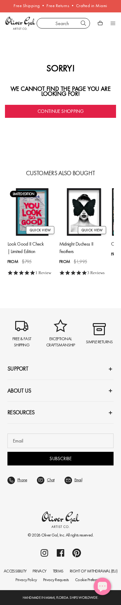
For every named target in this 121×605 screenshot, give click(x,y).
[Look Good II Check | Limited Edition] (32, 212)
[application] (102, 586)
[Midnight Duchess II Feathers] (84, 212)
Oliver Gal (49, 535)
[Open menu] (113, 23)
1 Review (43, 272)
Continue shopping (60, 111)
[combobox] (63, 23)
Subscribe (60, 458)
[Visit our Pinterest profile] (77, 553)
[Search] (83, 23)
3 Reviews (96, 272)
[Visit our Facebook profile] (60, 553)
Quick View (40, 230)
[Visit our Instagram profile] (44, 553)
